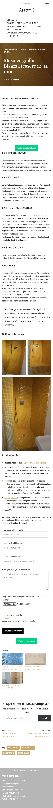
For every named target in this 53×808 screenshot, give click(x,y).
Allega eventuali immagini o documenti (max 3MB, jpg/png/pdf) (23, 598)
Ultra (7, 481)
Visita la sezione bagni (26, 148)
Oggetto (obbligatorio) (11, 556)
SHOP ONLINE (13, 36)
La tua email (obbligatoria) (13, 543)
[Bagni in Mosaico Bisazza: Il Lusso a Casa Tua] (12, 659)
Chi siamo (12, 20)
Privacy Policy (7, 618)
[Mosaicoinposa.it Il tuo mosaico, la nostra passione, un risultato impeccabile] (26, 10)
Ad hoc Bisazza (18, 467)
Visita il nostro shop (26, 641)
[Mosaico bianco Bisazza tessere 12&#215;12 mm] (35, 659)
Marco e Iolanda (12, 79)
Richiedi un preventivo (19, 26)
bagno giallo (13, 747)
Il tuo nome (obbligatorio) (12, 530)
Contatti (39, 26)
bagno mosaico (28, 747)
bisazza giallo (23, 753)
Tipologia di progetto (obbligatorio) (17, 569)
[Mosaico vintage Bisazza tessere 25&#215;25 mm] (12, 678)
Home (6, 49)
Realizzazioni (14, 29)
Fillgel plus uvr (11, 497)
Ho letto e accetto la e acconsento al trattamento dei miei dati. (18, 618)
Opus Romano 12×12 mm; (35, 463)
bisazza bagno (8, 753)
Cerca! (47, 3)
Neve (16, 770)
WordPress (34, 770)
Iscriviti (44, 718)
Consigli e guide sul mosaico (22, 33)
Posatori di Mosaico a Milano (22, 23)
